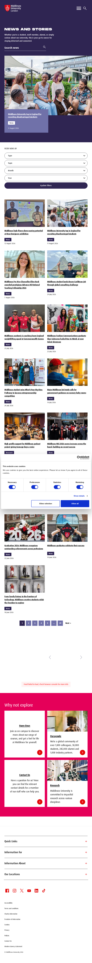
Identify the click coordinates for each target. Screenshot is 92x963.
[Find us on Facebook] (7, 890)
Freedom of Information (12, 919)
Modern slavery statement (13, 946)
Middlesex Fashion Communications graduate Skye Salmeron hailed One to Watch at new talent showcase (66, 338)
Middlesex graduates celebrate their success (65, 545)
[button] (50, 657)
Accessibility (8, 903)
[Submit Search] (43, 47)
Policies (6, 936)
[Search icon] (85, 8)
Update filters (46, 185)
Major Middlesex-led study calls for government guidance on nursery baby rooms (66, 391)
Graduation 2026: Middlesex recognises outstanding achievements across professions (23, 547)
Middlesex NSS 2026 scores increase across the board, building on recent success (66, 445)
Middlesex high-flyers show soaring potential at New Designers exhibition (23, 232)
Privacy (6, 930)
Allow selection (45, 504)
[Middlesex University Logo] (12, 8)
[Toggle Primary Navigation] (78, 8)
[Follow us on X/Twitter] (22, 890)
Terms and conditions (11, 908)
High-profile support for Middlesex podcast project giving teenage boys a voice (22, 445)
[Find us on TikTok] (43, 890)
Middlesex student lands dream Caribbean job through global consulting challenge (66, 283)
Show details (79, 496)
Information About (45, 863)
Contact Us (8, 941)
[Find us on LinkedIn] (36, 890)
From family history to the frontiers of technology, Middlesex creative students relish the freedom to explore (24, 599)
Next (68, 623)
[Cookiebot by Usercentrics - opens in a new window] (78, 457)
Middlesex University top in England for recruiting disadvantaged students (24, 115)
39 (60, 623)
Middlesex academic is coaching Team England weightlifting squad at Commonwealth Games (24, 337)
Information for (45, 852)
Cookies (6, 925)
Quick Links (45, 841)
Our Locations (45, 874)
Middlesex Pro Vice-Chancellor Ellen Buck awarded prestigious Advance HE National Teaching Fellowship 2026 (22, 284)
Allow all (75, 504)
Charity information (10, 914)
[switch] (34, 487)
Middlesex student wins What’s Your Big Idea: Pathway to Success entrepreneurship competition (23, 392)
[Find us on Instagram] (14, 890)
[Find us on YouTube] (29, 890)
